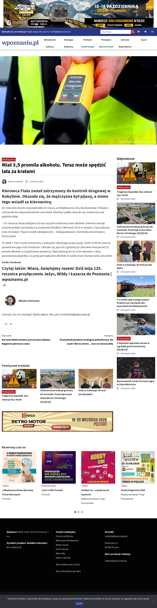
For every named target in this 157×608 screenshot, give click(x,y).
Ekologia (68, 39)
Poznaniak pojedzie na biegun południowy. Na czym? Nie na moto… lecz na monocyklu (86, 339)
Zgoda (79, 603)
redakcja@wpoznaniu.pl (116, 536)
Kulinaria (68, 46)
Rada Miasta (125, 46)
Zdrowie (125, 39)
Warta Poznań (106, 46)
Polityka (87, 39)
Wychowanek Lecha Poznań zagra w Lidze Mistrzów (135, 383)
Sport (144, 39)
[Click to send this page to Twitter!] (11, 324)
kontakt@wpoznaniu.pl (60, 31)
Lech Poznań (87, 46)
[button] (75, 512)
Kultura (50, 46)
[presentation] (4, 482)
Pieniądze (106, 39)
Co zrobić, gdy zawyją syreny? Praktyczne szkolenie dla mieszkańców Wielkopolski (133, 303)
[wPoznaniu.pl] (20, 42)
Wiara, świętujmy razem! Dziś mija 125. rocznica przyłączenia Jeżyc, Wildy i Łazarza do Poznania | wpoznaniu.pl (57, 273)
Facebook (15, 262)
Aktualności (50, 39)
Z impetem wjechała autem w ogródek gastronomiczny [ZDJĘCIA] (133, 346)
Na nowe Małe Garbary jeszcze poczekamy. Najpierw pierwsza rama (26, 339)
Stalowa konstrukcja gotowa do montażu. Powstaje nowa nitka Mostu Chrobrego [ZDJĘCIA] (135, 230)
